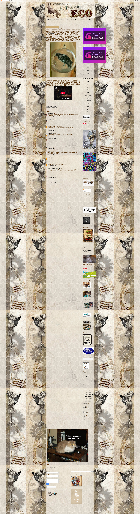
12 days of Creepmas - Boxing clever (87, 386)
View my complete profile (50, 467)
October (85, 404)
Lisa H (88, 89)
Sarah (88, 81)
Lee (88, 106)
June (85, 407)
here (58, 32)
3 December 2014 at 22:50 (52, 154)
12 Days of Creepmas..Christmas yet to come (88, 377)
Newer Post (48, 181)
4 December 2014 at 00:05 (52, 165)
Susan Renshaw (50, 157)
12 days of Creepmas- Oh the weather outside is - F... (88, 382)
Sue (88, 75)
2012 (84, 416)
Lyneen (88, 70)
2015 (84, 372)
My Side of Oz (50, 151)
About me (73, 23)
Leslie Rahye (88, 101)
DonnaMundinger (50, 113)
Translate (90, 360)
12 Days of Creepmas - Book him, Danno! (88, 390)
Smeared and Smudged (55, 107)
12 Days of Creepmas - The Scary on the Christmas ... (88, 394)
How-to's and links (79, 23)
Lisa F (88, 84)
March (85, 411)
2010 (84, 419)
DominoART (88, 76)
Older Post (78, 181)
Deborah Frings (50, 119)
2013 (84, 415)
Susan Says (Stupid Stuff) (52, 138)
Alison (88, 67)
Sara (88, 109)
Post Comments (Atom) (53, 182)
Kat (88, 103)
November (86, 403)
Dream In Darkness (88, 98)
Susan (88, 79)
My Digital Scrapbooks (66, 23)
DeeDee (88, 111)
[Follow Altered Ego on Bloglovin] (51, 487)
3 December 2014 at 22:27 (52, 148)
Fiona (88, 87)
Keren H (84, 173)
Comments (86, 191)
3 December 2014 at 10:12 (52, 116)
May (85, 408)
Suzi (88, 108)
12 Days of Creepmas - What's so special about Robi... (88, 399)
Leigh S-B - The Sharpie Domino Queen (54, 168)
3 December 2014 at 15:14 (52, 122)
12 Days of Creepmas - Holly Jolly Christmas (88, 384)
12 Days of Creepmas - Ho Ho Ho (88, 392)
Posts (85, 189)
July (85, 406)
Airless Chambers (51, 33)
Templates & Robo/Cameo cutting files (55, 23)
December (86, 375)
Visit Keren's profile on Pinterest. (88, 126)
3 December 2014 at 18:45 (52, 135)
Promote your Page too (86, 175)
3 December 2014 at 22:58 (52, 160)
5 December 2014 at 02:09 (52, 177)
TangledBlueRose (51, 133)
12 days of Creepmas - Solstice (87, 379)
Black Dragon (88, 65)
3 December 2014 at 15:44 (52, 130)
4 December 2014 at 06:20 (52, 171)
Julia (48, 174)
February (85, 412)
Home (46, 23)
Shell (88, 92)
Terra (88, 64)
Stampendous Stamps (88, 90)
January (85, 413)
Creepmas (49, 107)
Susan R (88, 97)
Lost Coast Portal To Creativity (88, 78)
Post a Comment (49, 179)
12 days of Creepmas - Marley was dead (87, 401)
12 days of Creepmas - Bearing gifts (87, 397)
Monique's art (50, 145)
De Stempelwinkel (88, 100)
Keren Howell (51, 106)
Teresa (88, 86)
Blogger (80, 505)
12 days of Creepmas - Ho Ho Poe (89, 388)
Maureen (88, 73)
